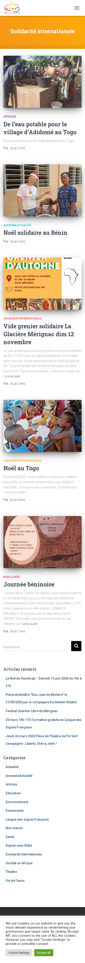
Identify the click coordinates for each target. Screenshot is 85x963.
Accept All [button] (44, 952)
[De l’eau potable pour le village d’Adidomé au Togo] (42, 82)
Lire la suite (12, 376)
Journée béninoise (28, 584)
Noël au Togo (21, 468)
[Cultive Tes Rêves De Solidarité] (13, 8)
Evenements (15, 810)
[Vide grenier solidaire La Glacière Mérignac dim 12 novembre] (42, 284)
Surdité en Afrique (19, 863)
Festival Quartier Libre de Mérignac (32, 711)
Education (13, 793)
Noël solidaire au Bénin (35, 232)
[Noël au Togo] (42, 426)
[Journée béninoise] (42, 542)
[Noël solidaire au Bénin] (42, 190)
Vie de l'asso (15, 880)
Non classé (11, 577)
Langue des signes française (27, 819)
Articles (9, 116)
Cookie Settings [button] (18, 952)
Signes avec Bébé (19, 845)
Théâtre (11, 872)
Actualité (12, 767)
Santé (10, 837)
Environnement (17, 802)
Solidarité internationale (22, 318)
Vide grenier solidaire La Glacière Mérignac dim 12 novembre (38, 334)
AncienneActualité (17, 225)
